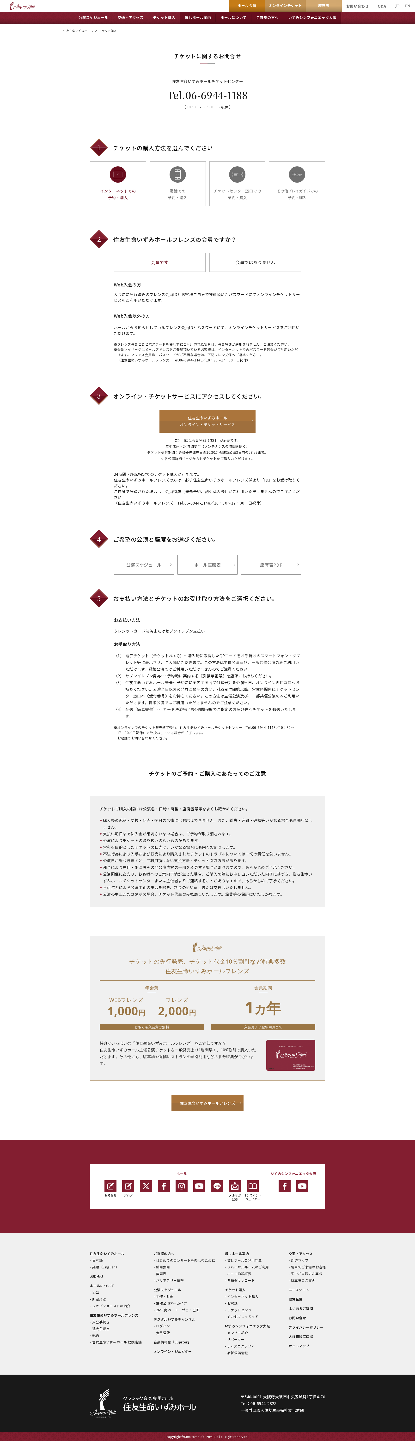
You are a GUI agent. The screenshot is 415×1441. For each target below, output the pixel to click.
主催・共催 (164, 1296)
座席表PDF (271, 565)
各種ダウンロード (241, 1280)
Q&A (382, 6)
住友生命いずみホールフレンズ (207, 1103)
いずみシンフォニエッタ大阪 (247, 1326)
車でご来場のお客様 (306, 1273)
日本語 (97, 1260)
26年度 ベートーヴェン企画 (177, 1309)
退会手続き (101, 1328)
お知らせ (110, 1195)
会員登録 (163, 1332)
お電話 (232, 1303)
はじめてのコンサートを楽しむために (185, 1260)
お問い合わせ (357, 6)
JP (397, 5)
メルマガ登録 (235, 1197)
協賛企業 (296, 1299)
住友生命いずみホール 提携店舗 (117, 1342)
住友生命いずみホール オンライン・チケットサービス (207, 421)
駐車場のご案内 (303, 1280)
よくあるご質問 (301, 1308)
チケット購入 (235, 1289)
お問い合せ (297, 1317)
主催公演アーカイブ (171, 1303)
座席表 (161, 1273)
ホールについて (102, 1285)
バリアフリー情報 (170, 1280)
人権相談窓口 (299, 1336)
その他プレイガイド (242, 1316)
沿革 (95, 1292)
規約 (95, 1335)
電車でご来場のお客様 (308, 1267)
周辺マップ (299, 1260)
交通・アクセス (301, 1253)
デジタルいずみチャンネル (174, 1319)
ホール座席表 (207, 565)
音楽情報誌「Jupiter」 (172, 1342)
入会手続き (101, 1321)
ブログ (128, 1195)
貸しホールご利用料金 (244, 1260)
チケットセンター (241, 1309)
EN (407, 5)
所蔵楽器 (99, 1299)
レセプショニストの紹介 (111, 1305)
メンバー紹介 (237, 1332)
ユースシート (299, 1289)
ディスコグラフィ (241, 1346)
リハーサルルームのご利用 (248, 1267)
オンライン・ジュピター (253, 1197)
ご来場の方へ (164, 1253)
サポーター (235, 1339)
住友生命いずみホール (78, 31)
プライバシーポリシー (306, 1327)
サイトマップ (299, 1345)
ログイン (163, 1326)
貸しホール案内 (237, 1253)
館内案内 (163, 1267)
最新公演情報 (237, 1352)
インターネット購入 (242, 1296)
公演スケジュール (144, 565)
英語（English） (105, 1267)
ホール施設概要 (239, 1273)
